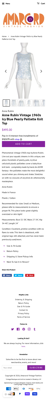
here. (23, 346)
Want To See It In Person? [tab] (18, 262)
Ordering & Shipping (23, 299)
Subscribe (36, 367)
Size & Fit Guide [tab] (14, 246)
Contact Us (23, 310)
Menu (7, 3)
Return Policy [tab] (12, 251)
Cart (42, 3)
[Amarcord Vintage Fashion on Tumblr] (34, 330)
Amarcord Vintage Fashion (31, 375)
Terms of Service (23, 317)
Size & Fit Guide (23, 306)
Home (4, 36)
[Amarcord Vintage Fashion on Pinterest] (23, 330)
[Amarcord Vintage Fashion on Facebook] (18, 330)
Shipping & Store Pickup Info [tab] (20, 256)
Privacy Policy (23, 313)
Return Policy (23, 303)
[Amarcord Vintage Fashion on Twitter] (12, 330)
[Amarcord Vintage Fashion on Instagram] (29, 330)
